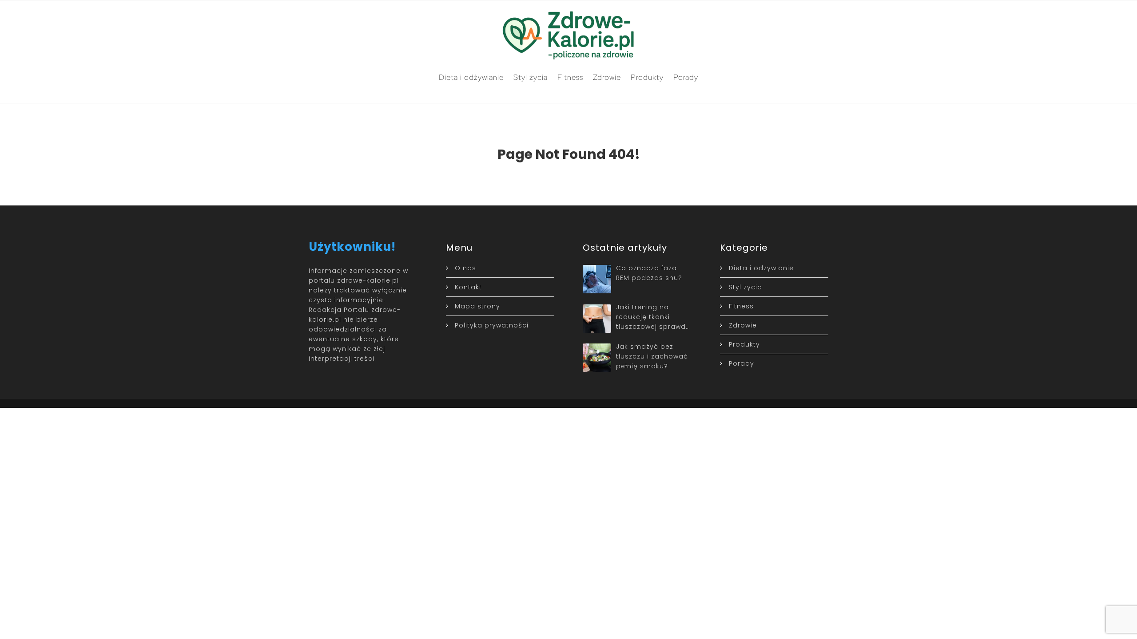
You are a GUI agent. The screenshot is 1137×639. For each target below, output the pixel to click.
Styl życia (530, 77)
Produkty (647, 77)
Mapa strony (477, 306)
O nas (465, 268)
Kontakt (468, 287)
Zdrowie (607, 77)
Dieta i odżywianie (471, 77)
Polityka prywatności (492, 325)
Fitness (570, 77)
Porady (685, 77)
